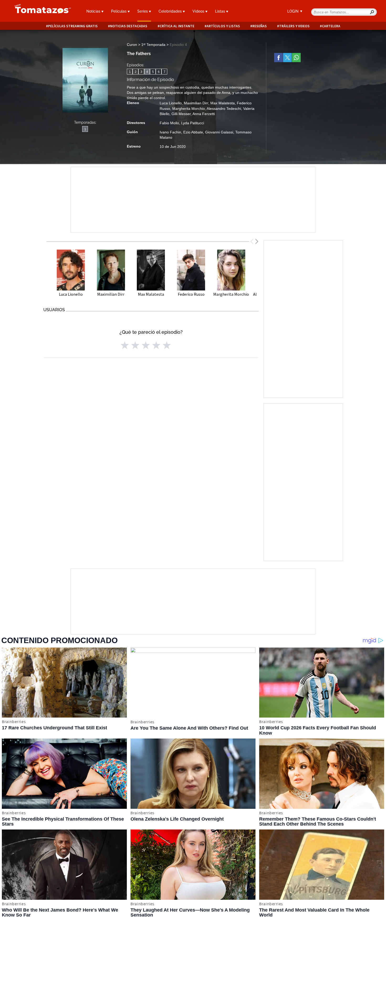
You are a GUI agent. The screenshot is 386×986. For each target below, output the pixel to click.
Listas (220, 11)
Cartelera (331, 26)
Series (143, 11)
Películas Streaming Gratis (73, 26)
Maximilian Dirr (196, 103)
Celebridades (171, 11)
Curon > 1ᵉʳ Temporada (146, 44)
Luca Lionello (171, 103)
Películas (119, 11)
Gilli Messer (181, 114)
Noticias (93, 11)
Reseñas (259, 26)
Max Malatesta (222, 103)
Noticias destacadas (128, 26)
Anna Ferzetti (203, 114)
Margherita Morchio (188, 108)
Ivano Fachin (170, 132)
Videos (198, 11)
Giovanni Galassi (219, 132)
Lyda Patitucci (192, 123)
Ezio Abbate (193, 132)
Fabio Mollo (169, 123)
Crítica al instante (177, 26)
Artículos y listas (223, 26)
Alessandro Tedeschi (224, 108)
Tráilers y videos (294, 26)
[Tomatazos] (41, 11)
